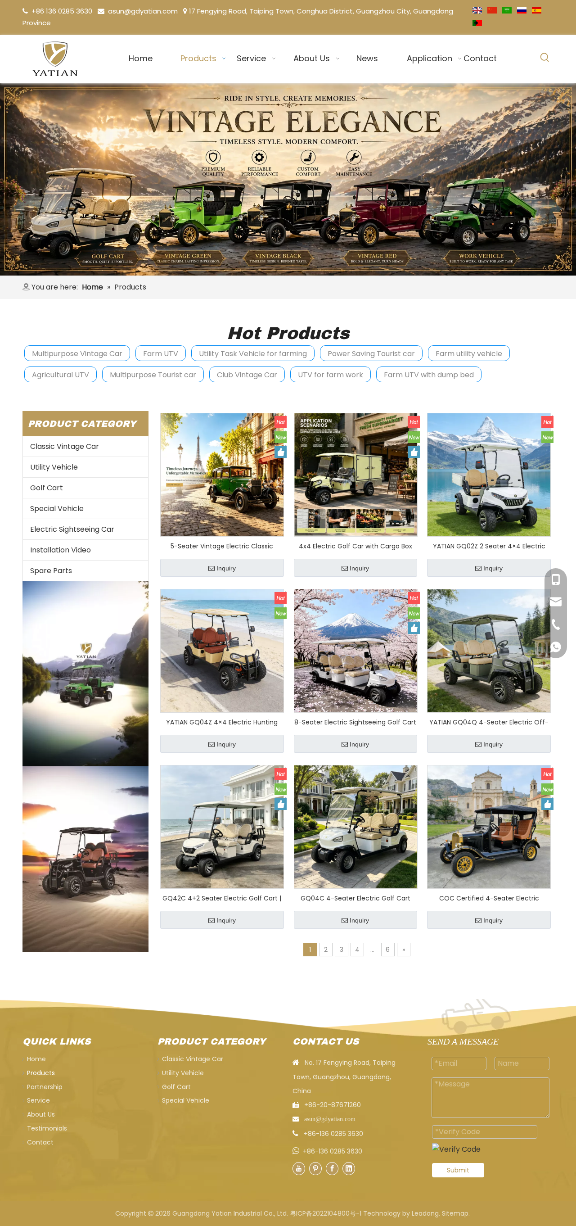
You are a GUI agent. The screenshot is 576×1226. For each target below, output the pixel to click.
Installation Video (60, 550)
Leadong (425, 1213)
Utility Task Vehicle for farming (253, 353)
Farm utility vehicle (469, 353)
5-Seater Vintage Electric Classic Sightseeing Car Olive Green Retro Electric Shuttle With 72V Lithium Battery (222, 546)
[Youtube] (298, 1168)
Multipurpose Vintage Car (77, 353)
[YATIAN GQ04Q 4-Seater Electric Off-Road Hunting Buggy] (489, 650)
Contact (40, 1142)
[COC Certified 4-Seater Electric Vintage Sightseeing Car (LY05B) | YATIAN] (489, 826)
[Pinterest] (315, 1168)
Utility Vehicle (54, 467)
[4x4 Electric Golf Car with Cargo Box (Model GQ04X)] (355, 474)
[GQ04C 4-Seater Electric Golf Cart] (355, 826)
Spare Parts (51, 570)
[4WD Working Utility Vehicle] (85, 673)
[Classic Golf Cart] (288, 179)
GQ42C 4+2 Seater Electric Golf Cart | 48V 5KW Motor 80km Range (221, 898)
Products (41, 1072)
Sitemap (455, 1213)
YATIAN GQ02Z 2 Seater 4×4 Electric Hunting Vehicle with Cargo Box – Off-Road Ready (489, 546)
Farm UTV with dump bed (429, 375)
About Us (41, 1114)
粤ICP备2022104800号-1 (325, 1213)
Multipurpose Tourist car (153, 375)
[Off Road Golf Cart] (85, 858)
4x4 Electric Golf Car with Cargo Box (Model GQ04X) (355, 546)
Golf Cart (46, 488)
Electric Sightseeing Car (72, 529)
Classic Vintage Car (64, 446)
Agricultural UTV (60, 375)
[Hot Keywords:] (545, 58)
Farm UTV (160, 353)
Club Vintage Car (247, 375)
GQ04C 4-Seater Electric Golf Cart (355, 898)
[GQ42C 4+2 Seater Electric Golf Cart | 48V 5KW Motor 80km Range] (222, 826)
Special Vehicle (57, 508)
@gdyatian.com (151, 11)
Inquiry (226, 568)
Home (36, 1058)
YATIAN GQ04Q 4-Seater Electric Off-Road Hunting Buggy (489, 722)
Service (38, 1100)
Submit (458, 1170)
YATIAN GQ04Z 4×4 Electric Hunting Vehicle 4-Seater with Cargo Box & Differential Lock (222, 722)
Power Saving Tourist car (371, 353)
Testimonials (47, 1128)
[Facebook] (332, 1168)
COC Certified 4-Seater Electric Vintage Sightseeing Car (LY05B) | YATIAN (489, 898)
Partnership (45, 1086)
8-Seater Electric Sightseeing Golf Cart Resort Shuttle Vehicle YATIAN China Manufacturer (355, 722)
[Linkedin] (348, 1168)
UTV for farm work (330, 375)
